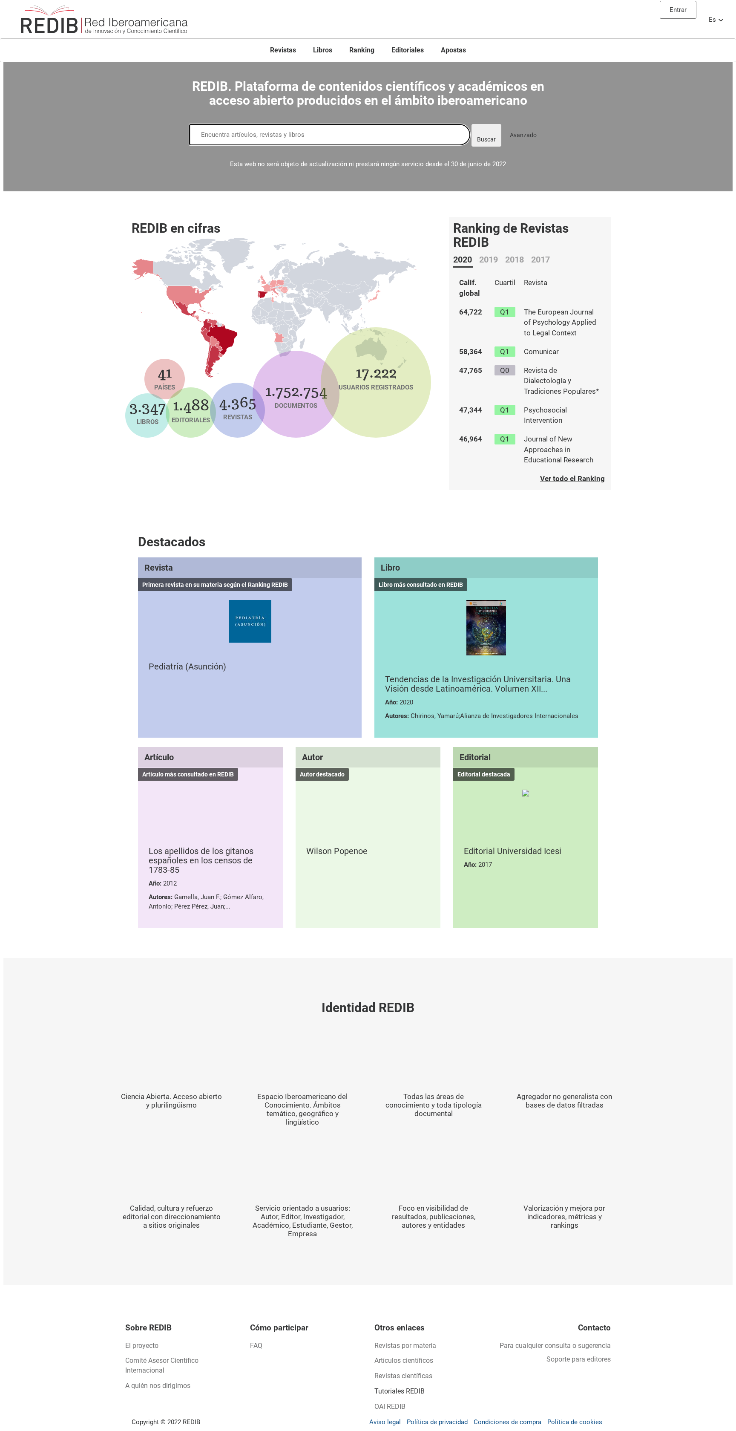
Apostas (453, 50)
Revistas (283, 50)
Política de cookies (574, 1422)
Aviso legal (385, 1422)
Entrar (678, 10)
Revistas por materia (405, 1346)
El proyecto (141, 1346)
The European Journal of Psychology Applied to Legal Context (560, 322)
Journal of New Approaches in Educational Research (558, 449)
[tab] (463, 258)
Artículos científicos (403, 1360)
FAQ (256, 1346)
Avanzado (523, 135)
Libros (322, 50)
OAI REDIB (389, 1406)
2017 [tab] (540, 259)
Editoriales (407, 50)
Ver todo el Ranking (572, 478)
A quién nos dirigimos (157, 1386)
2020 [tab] (462, 259)
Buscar (486, 139)
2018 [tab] (514, 259)
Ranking (361, 50)
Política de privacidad (437, 1422)
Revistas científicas (403, 1376)
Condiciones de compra (507, 1422)
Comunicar (541, 351)
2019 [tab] (488, 259)
